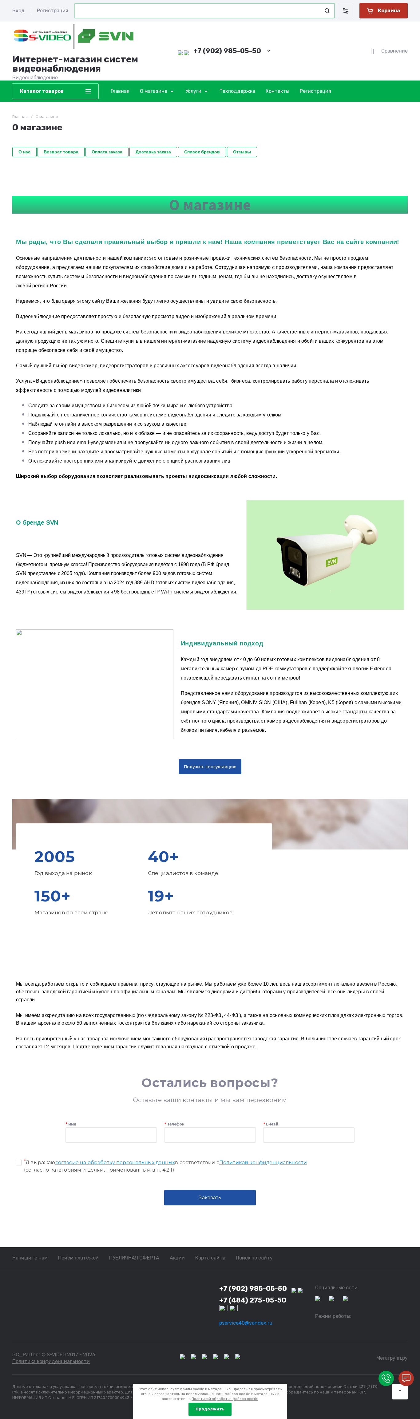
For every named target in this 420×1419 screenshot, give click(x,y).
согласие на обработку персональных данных (115, 1162)
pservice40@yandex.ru (245, 1323)
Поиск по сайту (254, 1258)
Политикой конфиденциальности (263, 1162)
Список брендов (202, 151)
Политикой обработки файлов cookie (225, 1399)
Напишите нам (30, 1258)
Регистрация (52, 11)
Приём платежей (78, 1258)
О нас (24, 151)
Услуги (193, 91)
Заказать (210, 1197)
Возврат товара (61, 151)
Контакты (277, 91)
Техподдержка (237, 91)
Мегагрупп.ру (392, 1358)
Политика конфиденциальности (51, 1361)
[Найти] (327, 10)
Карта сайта (210, 1258)
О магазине (153, 91)
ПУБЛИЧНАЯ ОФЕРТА (134, 1258)
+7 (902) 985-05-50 (227, 51)
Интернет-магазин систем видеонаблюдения (75, 64)
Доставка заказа (153, 151)
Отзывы (242, 151)
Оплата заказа (107, 151)
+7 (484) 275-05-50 (252, 1300)
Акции (177, 1258)
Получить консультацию (210, 766)
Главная (120, 91)
